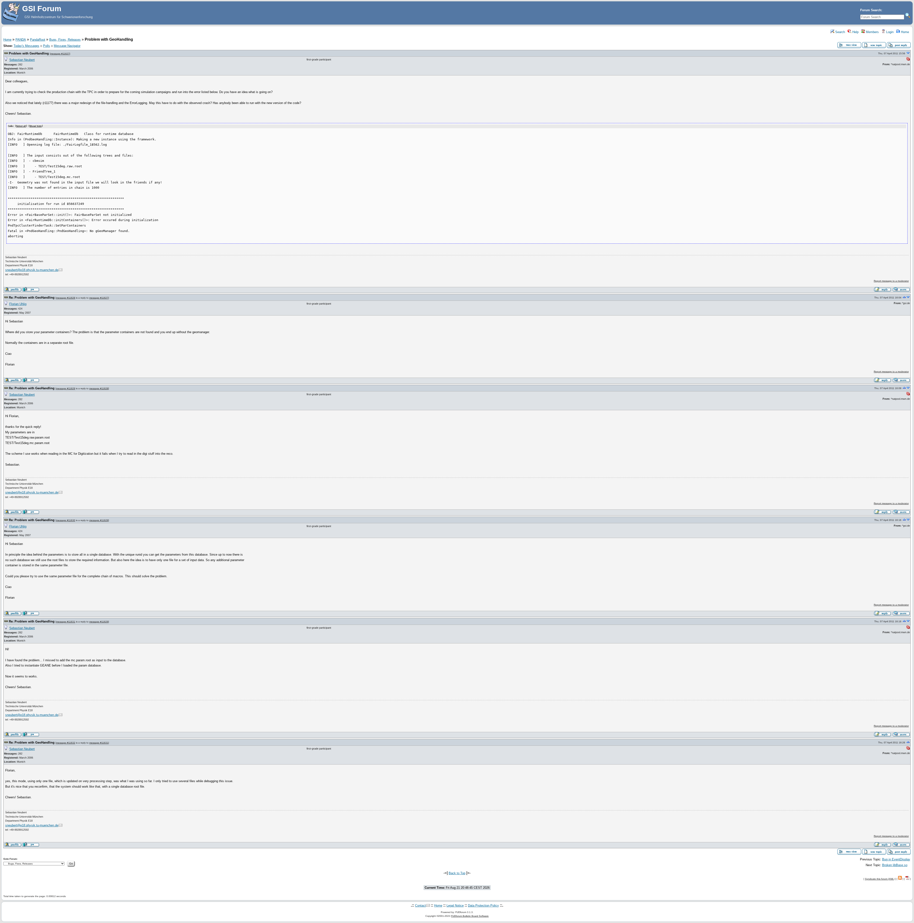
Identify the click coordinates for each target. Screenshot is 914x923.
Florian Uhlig (17, 304)
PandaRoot (37, 39)
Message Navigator (67, 46)
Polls (46, 46)
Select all (21, 126)
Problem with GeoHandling (29, 53)
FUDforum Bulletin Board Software (470, 916)
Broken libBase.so (894, 865)
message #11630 (65, 520)
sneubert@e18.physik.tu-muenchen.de (31, 270)
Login (889, 32)
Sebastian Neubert (22, 60)
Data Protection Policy (483, 905)
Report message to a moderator (891, 281)
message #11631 (65, 621)
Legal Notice (455, 905)
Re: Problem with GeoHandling (32, 297)
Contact (420, 905)
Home (904, 32)
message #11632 (65, 742)
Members (872, 32)
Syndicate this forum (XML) (879, 879)
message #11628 (65, 297)
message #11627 (60, 53)
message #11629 (65, 388)
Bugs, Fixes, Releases (65, 39)
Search (839, 32)
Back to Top (457, 873)
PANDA (20, 39)
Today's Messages (26, 46)
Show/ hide (36, 126)
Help (855, 32)
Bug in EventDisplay (896, 859)
